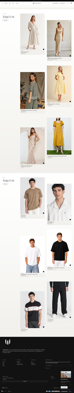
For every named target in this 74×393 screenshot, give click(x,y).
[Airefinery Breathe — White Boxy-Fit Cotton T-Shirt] (32, 254)
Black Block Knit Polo (24, 329)
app (67, 381)
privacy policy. (68, 389)
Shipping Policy (55, 387)
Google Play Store (20, 364)
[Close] (72, 369)
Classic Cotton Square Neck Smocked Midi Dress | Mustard (57, 156)
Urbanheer (9, 391)
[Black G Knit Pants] (59, 300)
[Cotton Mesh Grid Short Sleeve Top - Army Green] (32, 90)
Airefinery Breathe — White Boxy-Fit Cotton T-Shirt (29, 274)
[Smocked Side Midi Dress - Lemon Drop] (59, 84)
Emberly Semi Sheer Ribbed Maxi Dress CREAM (55, 58)
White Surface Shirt (51, 222)
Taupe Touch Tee (23, 215)
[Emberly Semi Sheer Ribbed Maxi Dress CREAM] (59, 38)
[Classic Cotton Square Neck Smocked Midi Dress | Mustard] (59, 136)
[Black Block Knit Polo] (32, 309)
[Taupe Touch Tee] (32, 195)
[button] (67, 3)
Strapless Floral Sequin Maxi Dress (26, 165)
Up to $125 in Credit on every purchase (37, 0)
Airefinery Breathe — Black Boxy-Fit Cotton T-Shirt (56, 267)
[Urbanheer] (37, 3)
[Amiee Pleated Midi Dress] (32, 32)
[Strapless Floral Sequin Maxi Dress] (32, 145)
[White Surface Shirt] (59, 202)
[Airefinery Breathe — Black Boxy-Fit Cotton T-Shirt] (59, 247)
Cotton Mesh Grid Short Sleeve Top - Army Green (29, 110)
